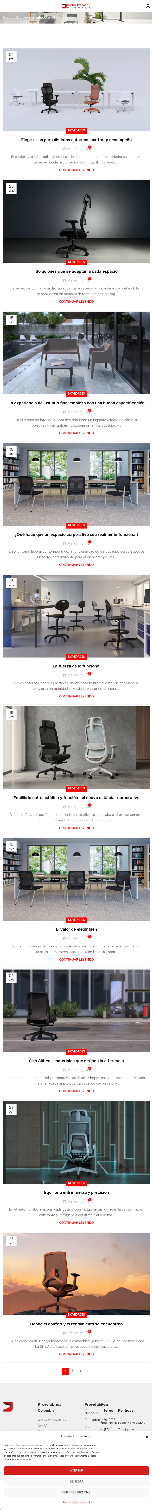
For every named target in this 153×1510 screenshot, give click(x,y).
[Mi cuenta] (148, 6)
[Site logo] (76, 6)
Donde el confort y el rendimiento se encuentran (76, 1324)
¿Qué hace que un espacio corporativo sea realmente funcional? (77, 534)
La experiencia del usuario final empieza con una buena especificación (77, 403)
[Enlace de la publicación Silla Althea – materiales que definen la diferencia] (76, 1011)
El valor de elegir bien (76, 929)
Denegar (77, 1481)
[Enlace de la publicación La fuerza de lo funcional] (76, 616)
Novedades (76, 130)
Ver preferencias (76, 1492)
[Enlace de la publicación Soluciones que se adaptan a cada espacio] (76, 221)
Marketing (75, 149)
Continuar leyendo (76, 170)
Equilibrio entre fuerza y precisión (76, 1192)
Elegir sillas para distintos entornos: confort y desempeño (76, 139)
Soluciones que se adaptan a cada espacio (77, 271)
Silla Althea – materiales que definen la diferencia (76, 1060)
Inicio (7, 18)
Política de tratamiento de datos (76, 1502)
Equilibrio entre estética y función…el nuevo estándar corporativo (76, 797)
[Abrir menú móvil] (5, 6)
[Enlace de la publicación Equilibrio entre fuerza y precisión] (76, 1142)
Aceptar (76, 1470)
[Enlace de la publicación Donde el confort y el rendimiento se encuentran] (76, 1274)
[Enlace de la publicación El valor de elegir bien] (76, 879)
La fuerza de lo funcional (76, 666)
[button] (147, 1437)
